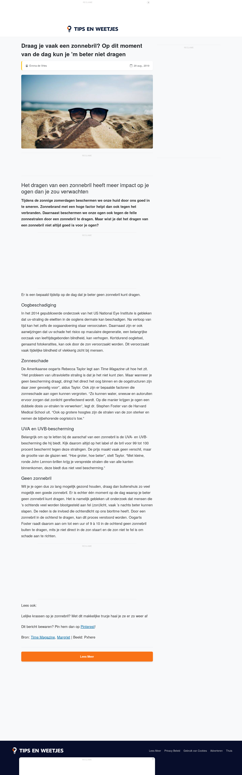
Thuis (229, 750)
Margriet (63, 637)
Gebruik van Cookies (195, 750)
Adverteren (216, 750)
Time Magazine (43, 637)
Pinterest (88, 626)
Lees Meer (87, 656)
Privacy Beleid (172, 750)
